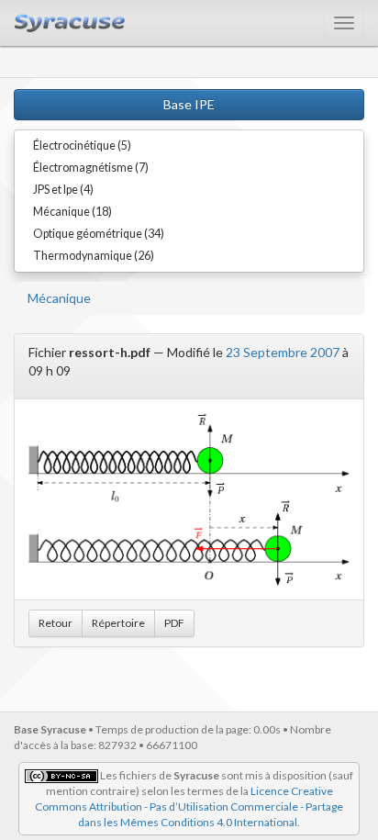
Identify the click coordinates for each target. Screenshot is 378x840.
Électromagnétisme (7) (91, 167)
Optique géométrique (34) (98, 234)
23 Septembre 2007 (282, 352)
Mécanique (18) (72, 211)
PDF (174, 623)
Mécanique (59, 298)
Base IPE (189, 104)
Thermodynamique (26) (93, 256)
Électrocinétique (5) (82, 145)
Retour (55, 623)
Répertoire (118, 623)
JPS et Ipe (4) (63, 189)
